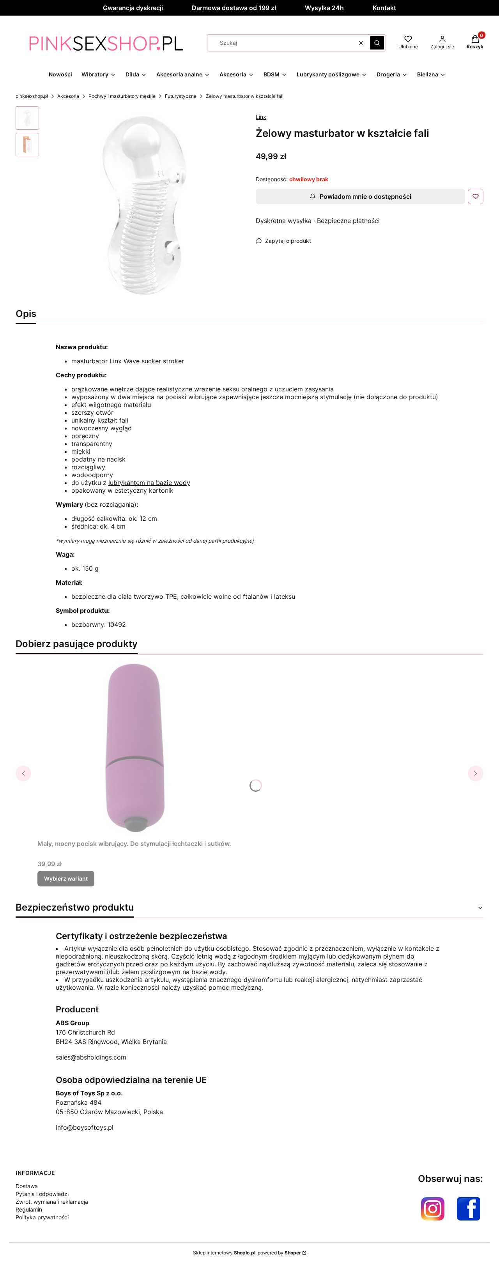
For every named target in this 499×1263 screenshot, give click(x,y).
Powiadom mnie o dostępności (365, 196)
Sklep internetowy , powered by (247, 1253)
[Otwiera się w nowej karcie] (433, 1209)
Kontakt (384, 8)
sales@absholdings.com (91, 1057)
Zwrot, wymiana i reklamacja (52, 1201)
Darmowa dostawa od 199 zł (234, 8)
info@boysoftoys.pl (84, 1127)
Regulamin (29, 1209)
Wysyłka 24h (324, 8)
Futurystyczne (180, 96)
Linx (261, 116)
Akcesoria (68, 96)
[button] (377, 43)
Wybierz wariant (66, 878)
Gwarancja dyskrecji (133, 8)
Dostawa (27, 1186)
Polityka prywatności (42, 1217)
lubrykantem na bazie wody (149, 482)
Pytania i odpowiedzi (42, 1193)
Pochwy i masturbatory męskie (122, 96)
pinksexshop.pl (32, 96)
